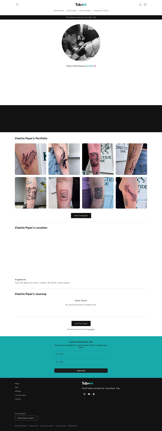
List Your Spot (81, 323)
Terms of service (60, 426)
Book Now (81, 126)
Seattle (90, 66)
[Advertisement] (81, 84)
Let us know (90, 329)
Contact (18, 399)
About (17, 383)
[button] (17, 4)
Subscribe (81, 370)
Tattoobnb (23, 426)
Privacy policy (33, 426)
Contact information (46, 426)
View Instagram (81, 216)
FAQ (16, 387)
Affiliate (18, 391)
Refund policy (73, 426)
